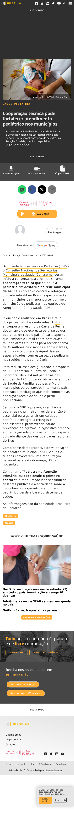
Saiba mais (16, 652)
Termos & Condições (41, 764)
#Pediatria (10, 516)
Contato (10, 744)
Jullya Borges (53, 232)
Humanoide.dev (53, 770)
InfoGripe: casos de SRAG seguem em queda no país (37, 603)
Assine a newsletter (23, 684)
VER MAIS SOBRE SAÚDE (36, 617)
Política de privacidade (15, 764)
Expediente (61, 764)
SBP (58, 322)
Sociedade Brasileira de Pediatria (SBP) (37, 266)
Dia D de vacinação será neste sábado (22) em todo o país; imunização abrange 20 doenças (35, 592)
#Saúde (8, 522)
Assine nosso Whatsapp (25, 693)
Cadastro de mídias (46, 652)
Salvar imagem (11, 173)
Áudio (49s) (43, 213)
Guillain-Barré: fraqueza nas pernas (30, 610)
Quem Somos (13, 734)
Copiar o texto (62, 173)
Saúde (8, 104)
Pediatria (22, 104)
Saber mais (60, 800)
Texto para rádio (37, 173)
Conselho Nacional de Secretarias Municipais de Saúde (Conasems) (30, 272)
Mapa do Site (13, 739)
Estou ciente (45, 800)
